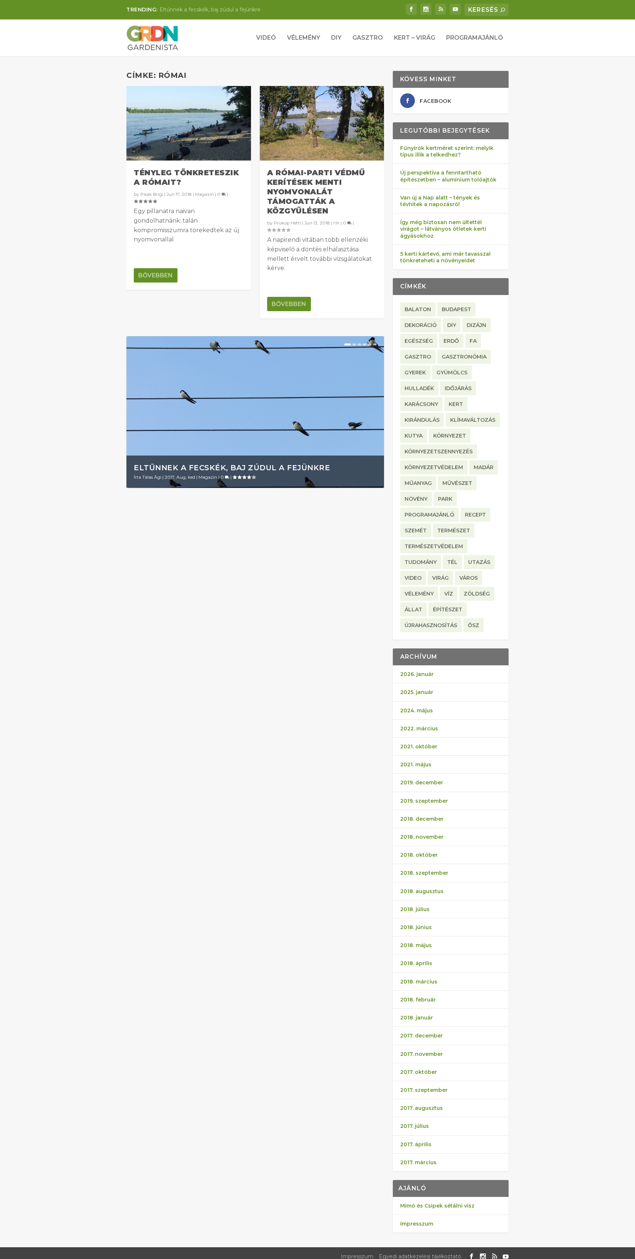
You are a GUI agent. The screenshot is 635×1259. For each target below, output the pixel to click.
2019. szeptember (424, 801)
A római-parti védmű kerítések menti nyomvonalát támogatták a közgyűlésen (316, 191)
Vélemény (303, 38)
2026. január (417, 674)
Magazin (204, 194)
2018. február (418, 999)
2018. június (416, 927)
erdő (451, 341)
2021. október (418, 746)
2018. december (422, 819)
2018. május (416, 945)
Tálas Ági (151, 477)
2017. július (414, 1126)
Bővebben (155, 275)
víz (448, 593)
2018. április (416, 963)
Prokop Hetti (287, 223)
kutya (414, 435)
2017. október (418, 1072)
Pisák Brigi (151, 194)
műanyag (418, 483)
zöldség (477, 593)
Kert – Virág (414, 38)
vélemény (419, 593)
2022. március (419, 728)
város (468, 578)
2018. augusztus (422, 891)
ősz (473, 625)
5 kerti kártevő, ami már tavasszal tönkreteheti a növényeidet (445, 257)
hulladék (419, 388)
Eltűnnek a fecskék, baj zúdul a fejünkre (210, 9)
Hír (336, 223)
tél (452, 562)
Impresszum (416, 1223)
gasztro (418, 356)
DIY (336, 38)
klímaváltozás (472, 420)
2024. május (416, 710)
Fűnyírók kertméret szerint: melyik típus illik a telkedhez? (447, 151)
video (413, 578)
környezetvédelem (434, 467)
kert (456, 404)
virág (440, 578)
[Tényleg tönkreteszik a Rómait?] (188, 123)
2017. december (421, 1035)
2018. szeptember (424, 873)
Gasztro (367, 38)
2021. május (415, 764)
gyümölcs (452, 372)
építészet (447, 609)
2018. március (418, 981)
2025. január (416, 692)
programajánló (429, 514)
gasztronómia (464, 356)
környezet (449, 435)
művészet (457, 483)
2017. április (415, 1144)
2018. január (416, 1017)
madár (484, 467)
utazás (479, 562)
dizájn (476, 325)
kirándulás (422, 420)
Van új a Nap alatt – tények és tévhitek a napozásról (440, 201)
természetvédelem (434, 546)
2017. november (421, 1054)
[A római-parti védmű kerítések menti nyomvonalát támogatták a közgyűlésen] (322, 123)
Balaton (418, 309)
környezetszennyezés (439, 451)
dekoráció (421, 325)
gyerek (415, 372)
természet (453, 530)
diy (451, 325)
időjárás (458, 388)
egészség (419, 341)
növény (416, 499)
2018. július (415, 909)
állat (413, 609)
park (445, 499)
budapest (456, 309)
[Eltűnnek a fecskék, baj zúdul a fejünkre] (255, 412)
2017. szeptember (424, 1090)
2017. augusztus (421, 1108)
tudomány (421, 562)
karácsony (421, 404)
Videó (266, 38)
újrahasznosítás (431, 625)
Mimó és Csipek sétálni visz (437, 1205)
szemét (416, 530)
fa (473, 341)
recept (475, 514)
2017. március (418, 1162)
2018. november (422, 837)
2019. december (421, 782)
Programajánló (474, 38)
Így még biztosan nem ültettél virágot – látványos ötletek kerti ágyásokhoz (443, 229)
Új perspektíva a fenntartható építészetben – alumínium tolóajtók (448, 176)
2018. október (419, 855)
